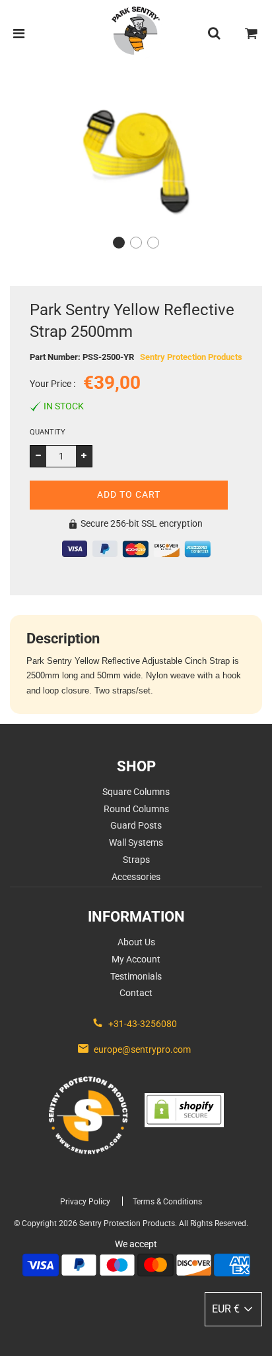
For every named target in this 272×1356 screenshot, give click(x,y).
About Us (136, 942)
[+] (84, 456)
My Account (136, 959)
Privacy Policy (85, 1201)
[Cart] (251, 33)
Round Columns (136, 809)
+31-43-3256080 (142, 1023)
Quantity (47, 432)
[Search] (214, 33)
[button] (119, 243)
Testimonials (136, 976)
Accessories (136, 876)
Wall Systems (136, 842)
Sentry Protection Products (191, 357)
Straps (136, 859)
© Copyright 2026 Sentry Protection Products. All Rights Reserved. (131, 1223)
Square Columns (136, 791)
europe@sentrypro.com (142, 1049)
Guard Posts (136, 825)
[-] (38, 456)
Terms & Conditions (167, 1201)
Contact (136, 993)
